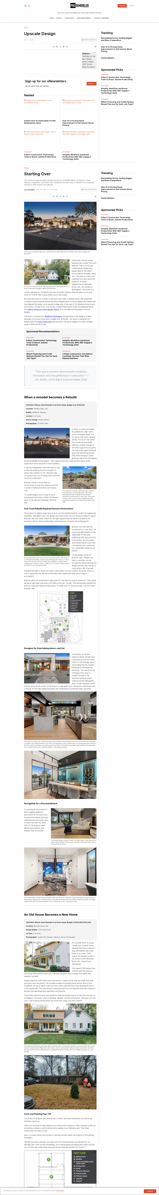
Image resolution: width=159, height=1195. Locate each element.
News (52, 18)
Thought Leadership (101, 18)
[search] (29, 5)
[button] (25, 5)
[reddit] (64, 47)
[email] (67, 47)
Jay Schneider (29, 189)
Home (26, 28)
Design (26, 168)
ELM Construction (45, 325)
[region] (79, 1191)
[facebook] (54, 47)
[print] (96, 47)
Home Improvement (84, 18)
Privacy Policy (60, 1190)
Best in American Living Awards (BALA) (44, 309)
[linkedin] (57, 47)
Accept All (150, 1191)
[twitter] (60, 47)
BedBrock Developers (53, 320)
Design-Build (69, 18)
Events (59, 18)
